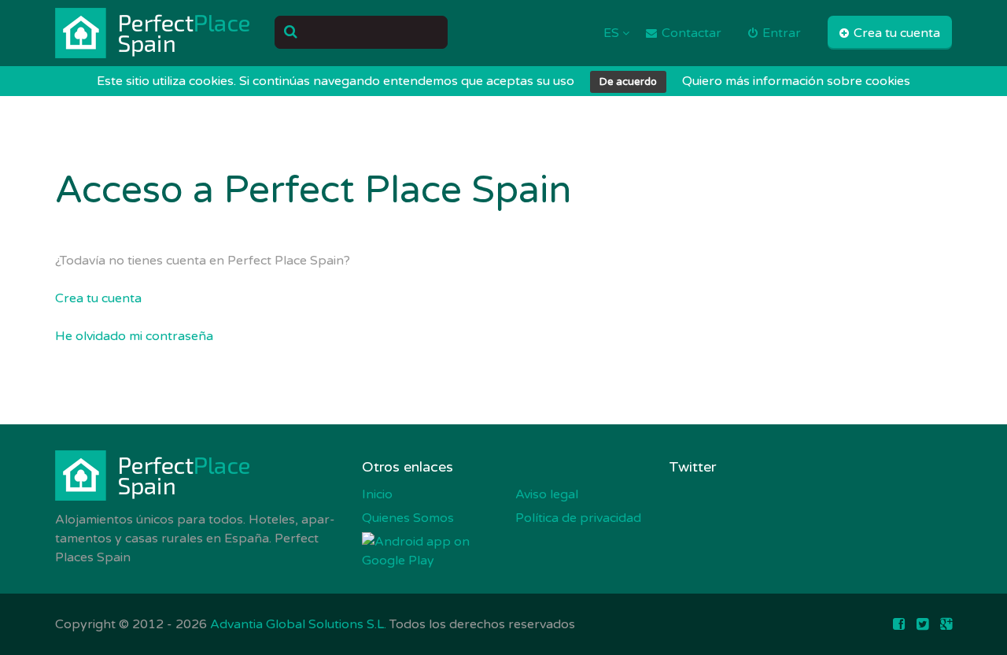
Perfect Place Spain (154, 33)
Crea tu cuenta (895, 33)
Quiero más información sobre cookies (796, 81)
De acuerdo (628, 82)
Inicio (377, 494)
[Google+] (946, 624)
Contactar (689, 33)
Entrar (780, 33)
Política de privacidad (578, 518)
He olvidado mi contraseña (134, 336)
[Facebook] (899, 624)
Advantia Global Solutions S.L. (298, 624)
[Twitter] (922, 624)
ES (612, 33)
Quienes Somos (408, 518)
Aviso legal (546, 494)
